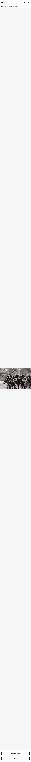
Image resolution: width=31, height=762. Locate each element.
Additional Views (15, 753)
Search (24, 4)
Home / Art (3, 6)
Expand (15, 758)
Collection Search (13, 6)
